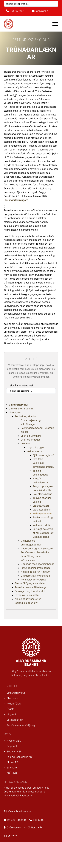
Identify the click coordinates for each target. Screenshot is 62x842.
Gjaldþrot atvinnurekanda (35, 575)
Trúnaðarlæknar (42, 513)
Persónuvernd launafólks (35, 552)
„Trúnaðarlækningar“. (16, 199)
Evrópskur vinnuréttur (27, 595)
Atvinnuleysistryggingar (34, 579)
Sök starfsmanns (42, 493)
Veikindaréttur (35, 451)
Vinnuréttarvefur (18, 404)
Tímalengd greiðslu (43, 466)
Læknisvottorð (41, 505)
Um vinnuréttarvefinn (21, 408)
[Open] (55, 24)
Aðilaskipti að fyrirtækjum (35, 571)
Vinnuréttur (15, 412)
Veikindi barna (41, 536)
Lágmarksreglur (36, 447)
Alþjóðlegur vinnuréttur (28, 598)
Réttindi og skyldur (25, 416)
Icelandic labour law (26, 602)
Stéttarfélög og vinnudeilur (30, 583)
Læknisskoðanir (42, 509)
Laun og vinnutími (31, 435)
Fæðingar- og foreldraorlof (30, 591)
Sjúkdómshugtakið (43, 455)
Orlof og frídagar (30, 439)
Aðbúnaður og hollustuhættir (37, 548)
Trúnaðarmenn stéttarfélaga (30, 587)
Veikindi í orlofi (41, 525)
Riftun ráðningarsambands (35, 567)
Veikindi (25, 443)
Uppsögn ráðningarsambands (37, 563)
